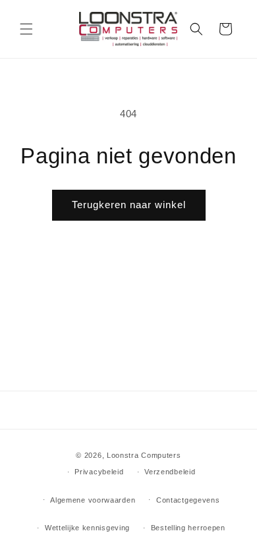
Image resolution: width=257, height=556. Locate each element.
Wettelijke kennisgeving (87, 528)
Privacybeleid (98, 472)
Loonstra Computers (144, 455)
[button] (26, 28)
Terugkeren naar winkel (129, 204)
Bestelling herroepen (188, 528)
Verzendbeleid (169, 472)
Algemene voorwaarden (92, 500)
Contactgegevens (188, 500)
